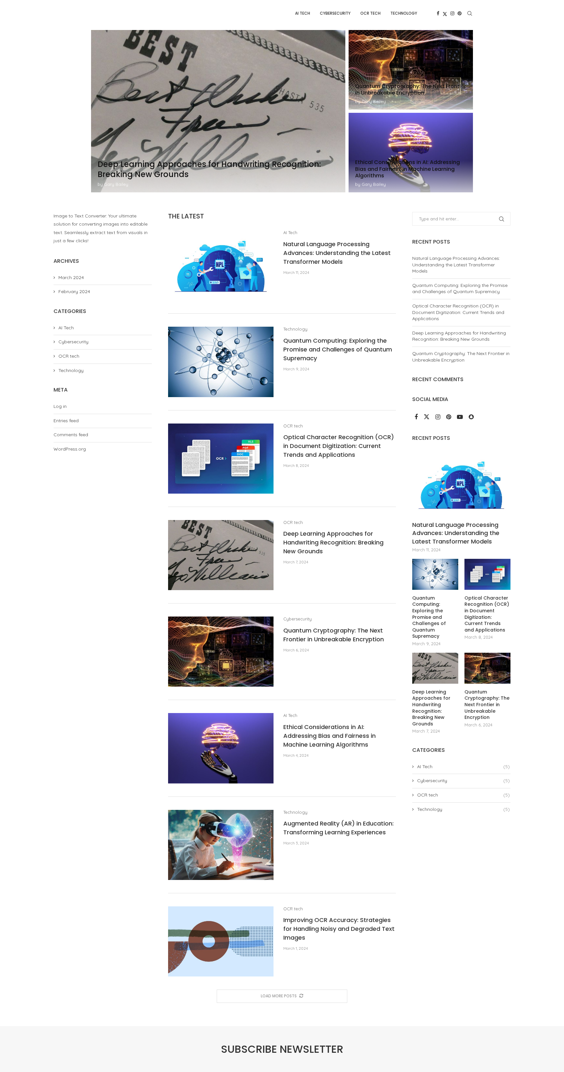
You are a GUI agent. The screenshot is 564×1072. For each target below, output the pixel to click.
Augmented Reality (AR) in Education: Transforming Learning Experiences (201, 169)
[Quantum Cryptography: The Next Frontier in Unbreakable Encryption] (221, 652)
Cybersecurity (335, 13)
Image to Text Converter (80, 216)
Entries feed (66, 421)
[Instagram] (452, 13)
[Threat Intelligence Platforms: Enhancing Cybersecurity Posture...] (411, 152)
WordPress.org (70, 449)
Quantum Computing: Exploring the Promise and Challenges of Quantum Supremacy (337, 349)
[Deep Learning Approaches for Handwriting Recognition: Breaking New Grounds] (221, 555)
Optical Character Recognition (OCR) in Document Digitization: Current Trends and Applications (338, 446)
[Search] (469, 13)
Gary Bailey (116, 184)
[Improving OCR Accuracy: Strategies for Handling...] (411, 70)
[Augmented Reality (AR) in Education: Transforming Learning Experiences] (221, 845)
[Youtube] (460, 417)
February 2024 (74, 291)
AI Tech (302, 13)
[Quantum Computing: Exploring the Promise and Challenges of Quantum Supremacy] (221, 362)
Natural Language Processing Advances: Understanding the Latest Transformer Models (337, 253)
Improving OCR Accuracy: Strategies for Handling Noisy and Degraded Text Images (408, 86)
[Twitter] (445, 13)
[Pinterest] (460, 13)
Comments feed (71, 435)
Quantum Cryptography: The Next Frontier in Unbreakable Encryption (460, 356)
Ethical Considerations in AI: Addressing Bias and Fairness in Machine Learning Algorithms (329, 736)
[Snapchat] (471, 417)
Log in (60, 406)
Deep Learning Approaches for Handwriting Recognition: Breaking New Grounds (333, 542)
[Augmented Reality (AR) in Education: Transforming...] (218, 111)
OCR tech (370, 13)
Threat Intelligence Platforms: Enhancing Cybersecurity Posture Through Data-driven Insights (408, 169)
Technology (403, 13)
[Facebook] (438, 13)
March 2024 (71, 277)
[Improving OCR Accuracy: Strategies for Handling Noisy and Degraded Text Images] (221, 941)
